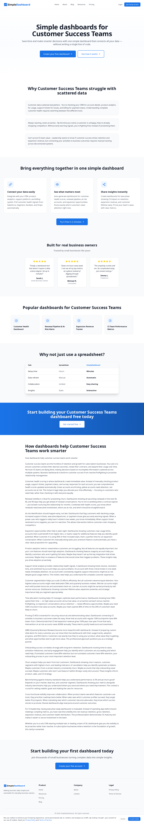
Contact (77, 794)
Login (120, 4)
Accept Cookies (134, 819)
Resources (81, 4)
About (65, 4)
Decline (123, 819)
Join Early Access (132, 4)
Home (57, 4)
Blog (72, 4)
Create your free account (70, 766)
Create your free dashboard (56, 54)
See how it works (89, 54)
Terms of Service (115, 794)
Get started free (70, 424)
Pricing (91, 4)
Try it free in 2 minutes (70, 221)
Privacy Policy (114, 790)
